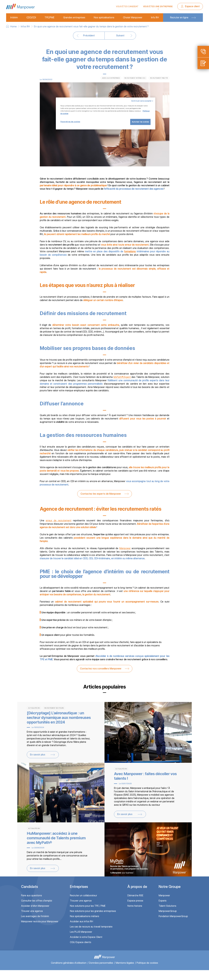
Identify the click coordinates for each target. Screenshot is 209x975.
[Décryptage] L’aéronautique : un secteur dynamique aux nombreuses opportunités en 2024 (59, 717)
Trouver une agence (32, 911)
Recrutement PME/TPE (159, 78)
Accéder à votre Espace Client (86, 937)
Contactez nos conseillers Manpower (100, 668)
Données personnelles (101, 962)
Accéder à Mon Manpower (35, 905)
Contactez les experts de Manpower (100, 493)
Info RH (155, 17)
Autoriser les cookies (140, 122)
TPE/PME (49, 17)
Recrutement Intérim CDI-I (135, 78)
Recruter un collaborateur (83, 895)
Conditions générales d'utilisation (68, 962)
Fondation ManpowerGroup (173, 916)
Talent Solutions (167, 905)
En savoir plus (37, 754)
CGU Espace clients (80, 942)
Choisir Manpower (132, 17)
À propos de (137, 886)
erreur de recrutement (58, 520)
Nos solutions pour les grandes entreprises (93, 911)
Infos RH (25, 26)
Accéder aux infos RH (81, 921)
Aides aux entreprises (111, 78)
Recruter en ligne (179, 17)
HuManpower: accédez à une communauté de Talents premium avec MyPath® (56, 838)
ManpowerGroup (168, 911)
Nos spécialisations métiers (84, 916)
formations (130, 251)
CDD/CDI (31, 17)
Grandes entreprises (74, 17)
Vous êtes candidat (127, 6)
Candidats (29, 886)
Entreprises (79, 886)
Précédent (89, 35)
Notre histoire (134, 905)
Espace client (192, 6)
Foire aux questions (31, 895)
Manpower (125, 548)
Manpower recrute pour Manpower (39, 921)
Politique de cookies (147, 962)
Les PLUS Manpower (81, 931)
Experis (162, 900)
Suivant (120, 35)
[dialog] (105, 113)
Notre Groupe (170, 886)
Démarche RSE (135, 895)
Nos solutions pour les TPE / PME (88, 905)
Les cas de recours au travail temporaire (91, 926)
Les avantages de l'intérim (35, 916)
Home (13, 26)
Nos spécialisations (104, 17)
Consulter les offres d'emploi (36, 900)
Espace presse (135, 900)
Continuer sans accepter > (142, 101)
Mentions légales (125, 962)
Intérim (14, 17)
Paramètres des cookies (70, 122)
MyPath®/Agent (122, 377)
